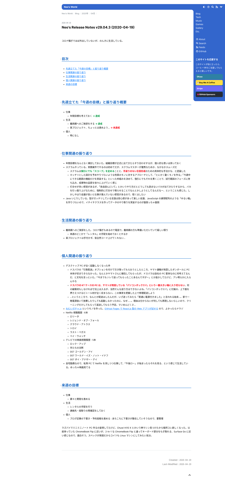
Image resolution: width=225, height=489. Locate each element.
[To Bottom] (221, 7)
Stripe (200, 88)
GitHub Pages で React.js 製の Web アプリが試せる (131, 308)
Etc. (198, 31)
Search (202, 43)
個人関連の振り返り (76, 80)
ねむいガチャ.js (74, 308)
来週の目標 (71, 84)
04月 (93, 13)
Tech (198, 17)
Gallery (199, 28)
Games (199, 24)
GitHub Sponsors (207, 94)
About (202, 39)
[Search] (212, 7)
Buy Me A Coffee (207, 82)
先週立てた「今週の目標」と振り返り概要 (87, 68)
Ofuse (200, 77)
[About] (208, 7)
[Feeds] (217, 7)
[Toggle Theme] (204, 7)
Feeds (202, 47)
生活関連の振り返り (76, 76)
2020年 (85, 13)
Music (199, 20)
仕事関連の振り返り (76, 72)
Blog (198, 13)
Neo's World (70, 7)
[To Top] (189, 475)
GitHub (202, 51)
